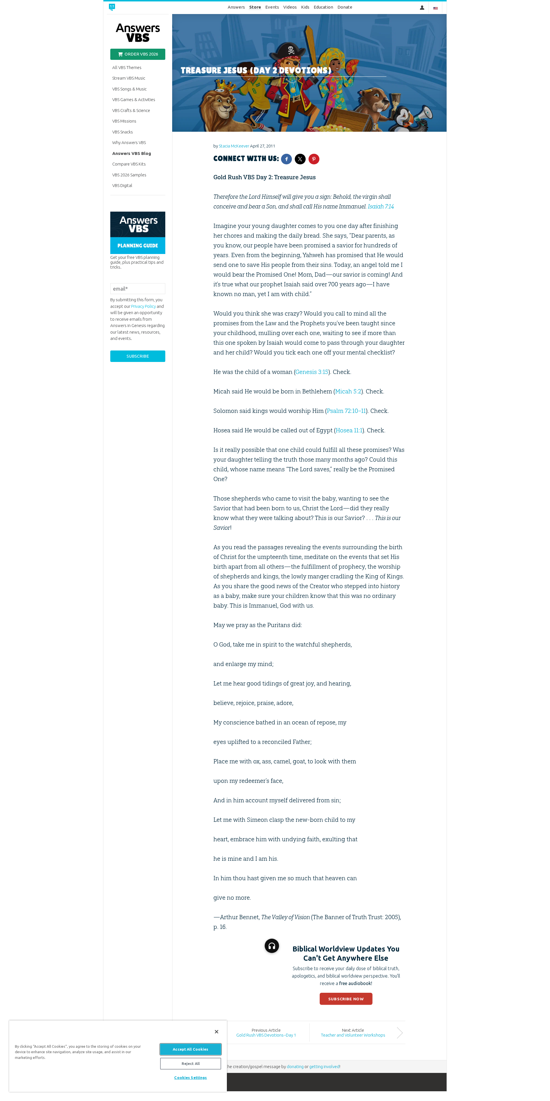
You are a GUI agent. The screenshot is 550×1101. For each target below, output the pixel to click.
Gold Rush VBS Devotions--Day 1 (266, 1035)
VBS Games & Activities (133, 99)
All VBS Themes (127, 67)
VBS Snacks (122, 131)
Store (255, 7)
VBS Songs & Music (129, 88)
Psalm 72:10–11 (346, 410)
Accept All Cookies (190, 1049)
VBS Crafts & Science (131, 110)
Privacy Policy (143, 306)
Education (323, 7)
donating (295, 1066)
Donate (344, 7)
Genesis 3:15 (311, 371)
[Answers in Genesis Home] (129, 7)
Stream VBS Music (128, 78)
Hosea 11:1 (349, 430)
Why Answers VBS (129, 142)
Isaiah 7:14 (381, 206)
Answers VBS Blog (131, 153)
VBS (138, 32)
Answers (236, 7)
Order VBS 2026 (141, 54)
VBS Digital (122, 185)
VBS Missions (124, 121)
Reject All (191, 1063)
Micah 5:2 (348, 391)
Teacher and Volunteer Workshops (353, 1035)
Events (272, 7)
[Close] (216, 1031)
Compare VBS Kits (129, 163)
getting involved (324, 1066)
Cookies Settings (190, 1078)
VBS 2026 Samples (129, 174)
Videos (290, 7)
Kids (305, 7)
